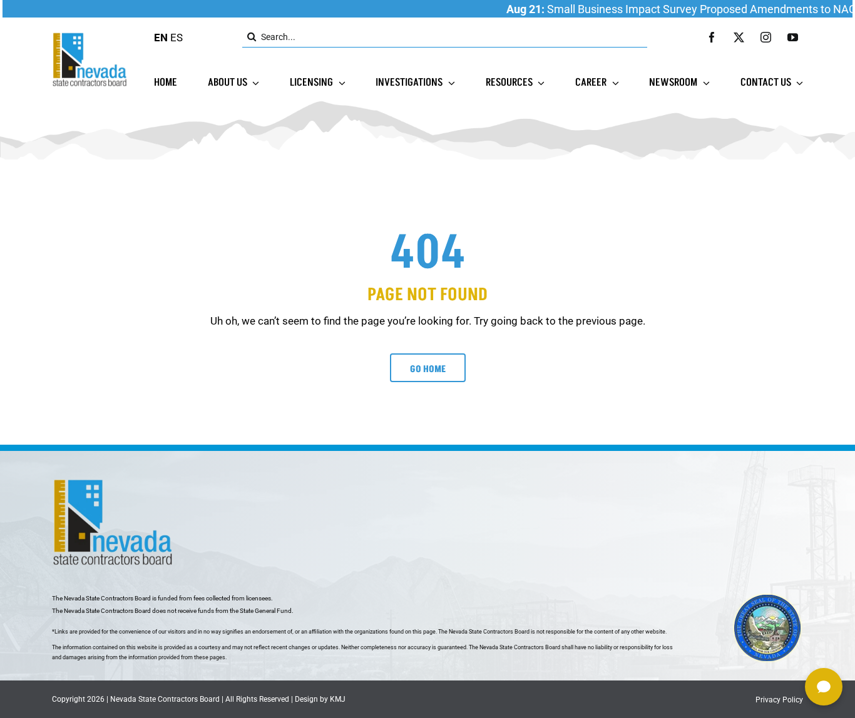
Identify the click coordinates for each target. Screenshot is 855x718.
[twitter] (739, 37)
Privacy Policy (779, 699)
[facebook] (712, 37)
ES (176, 37)
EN (161, 37)
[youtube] (792, 37)
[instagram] (765, 37)
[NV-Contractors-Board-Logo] (91, 35)
